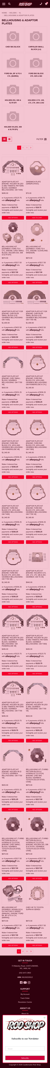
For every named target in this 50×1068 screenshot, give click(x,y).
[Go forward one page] (31, 148)
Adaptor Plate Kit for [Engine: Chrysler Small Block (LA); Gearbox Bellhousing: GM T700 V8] (36, 315)
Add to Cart (37, 218)
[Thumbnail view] (4, 139)
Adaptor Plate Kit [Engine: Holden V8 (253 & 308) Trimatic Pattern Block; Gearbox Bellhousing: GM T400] (13, 186)
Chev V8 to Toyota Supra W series (34, 908)
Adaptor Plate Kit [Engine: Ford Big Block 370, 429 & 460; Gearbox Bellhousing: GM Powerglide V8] (12, 445)
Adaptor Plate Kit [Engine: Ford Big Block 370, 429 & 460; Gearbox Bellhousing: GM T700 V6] (36, 510)
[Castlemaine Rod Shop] (25, 4)
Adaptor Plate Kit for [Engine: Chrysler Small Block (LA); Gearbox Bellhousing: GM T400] (12, 315)
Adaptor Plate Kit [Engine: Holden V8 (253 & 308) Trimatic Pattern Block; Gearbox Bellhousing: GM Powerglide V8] (13, 641)
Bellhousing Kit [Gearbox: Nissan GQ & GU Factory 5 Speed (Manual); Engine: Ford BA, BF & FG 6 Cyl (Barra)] (12, 912)
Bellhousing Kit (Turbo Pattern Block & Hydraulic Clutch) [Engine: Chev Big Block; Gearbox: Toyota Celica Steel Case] (37, 775)
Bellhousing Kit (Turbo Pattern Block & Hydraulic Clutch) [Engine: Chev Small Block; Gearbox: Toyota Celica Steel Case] (13, 844)
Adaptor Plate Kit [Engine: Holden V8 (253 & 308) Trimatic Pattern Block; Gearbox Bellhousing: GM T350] (37, 640)
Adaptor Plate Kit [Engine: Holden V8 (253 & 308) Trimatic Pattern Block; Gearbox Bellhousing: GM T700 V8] (13, 708)
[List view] (9, 139)
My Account (25, 994)
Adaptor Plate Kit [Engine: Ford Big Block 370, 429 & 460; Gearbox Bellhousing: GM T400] (12, 510)
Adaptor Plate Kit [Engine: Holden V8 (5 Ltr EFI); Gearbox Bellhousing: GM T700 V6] (12, 773)
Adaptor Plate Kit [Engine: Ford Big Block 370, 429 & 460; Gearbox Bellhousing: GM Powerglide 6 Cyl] (36, 380)
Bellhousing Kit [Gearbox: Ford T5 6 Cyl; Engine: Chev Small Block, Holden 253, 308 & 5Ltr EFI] (13, 251)
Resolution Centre (25, 1002)
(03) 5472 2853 (25, 973)
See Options (13, 218)
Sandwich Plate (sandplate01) (33, 183)
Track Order (25, 998)
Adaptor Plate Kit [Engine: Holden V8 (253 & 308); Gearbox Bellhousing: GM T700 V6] (36, 707)
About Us (25, 1013)
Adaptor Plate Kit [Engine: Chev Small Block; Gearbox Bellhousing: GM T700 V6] (12, 380)
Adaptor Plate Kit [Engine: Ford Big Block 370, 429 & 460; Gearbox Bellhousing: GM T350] (36, 445)
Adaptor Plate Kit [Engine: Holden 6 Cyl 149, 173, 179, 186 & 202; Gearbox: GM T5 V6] (36, 574)
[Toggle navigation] (3, 3)
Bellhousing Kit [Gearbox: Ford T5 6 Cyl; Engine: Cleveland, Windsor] (37, 250)
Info (18, 200)
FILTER (40, 139)
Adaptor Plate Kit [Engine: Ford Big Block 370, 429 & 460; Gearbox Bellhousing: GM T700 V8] (12, 575)
